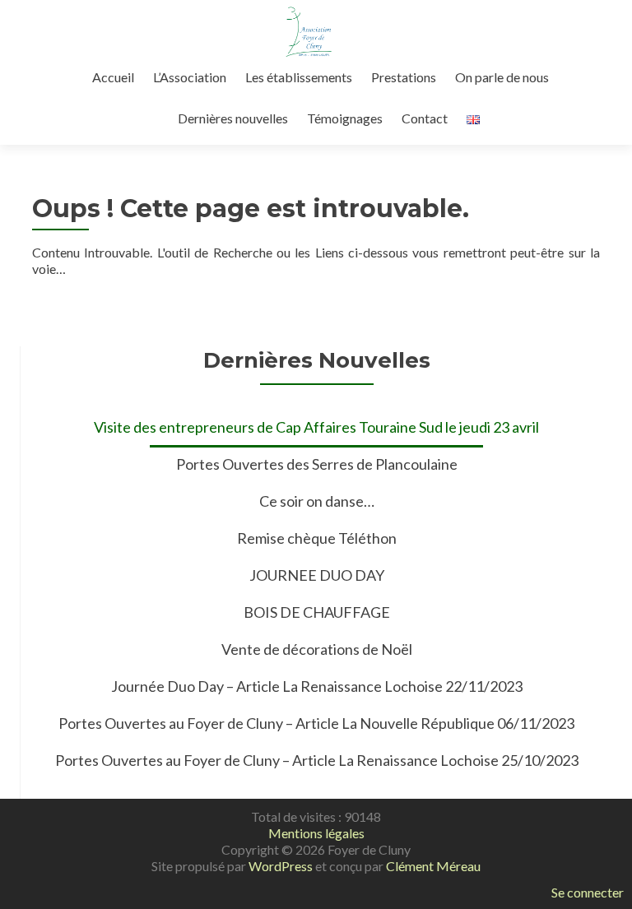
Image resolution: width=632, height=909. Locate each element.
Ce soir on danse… (316, 501)
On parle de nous (502, 77)
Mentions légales (316, 833)
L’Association (189, 77)
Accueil (113, 77)
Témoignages (345, 118)
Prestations (403, 77)
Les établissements (298, 77)
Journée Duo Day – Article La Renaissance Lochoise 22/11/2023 (317, 686)
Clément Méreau (433, 866)
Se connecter (587, 892)
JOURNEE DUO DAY (316, 575)
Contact (425, 118)
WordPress (281, 866)
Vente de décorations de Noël (316, 649)
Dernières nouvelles (233, 118)
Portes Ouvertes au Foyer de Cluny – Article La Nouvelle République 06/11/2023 (316, 723)
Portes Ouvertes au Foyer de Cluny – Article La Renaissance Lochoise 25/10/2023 (317, 760)
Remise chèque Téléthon (317, 538)
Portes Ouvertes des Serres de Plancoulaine (317, 464)
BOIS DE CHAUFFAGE (317, 612)
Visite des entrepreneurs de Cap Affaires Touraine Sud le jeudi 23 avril (316, 427)
